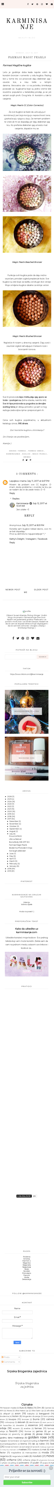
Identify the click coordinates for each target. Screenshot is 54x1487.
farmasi (22, 451)
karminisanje (13, 454)
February (13, 864)
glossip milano (43, 1434)
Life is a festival (15, 839)
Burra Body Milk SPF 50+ (19, 842)
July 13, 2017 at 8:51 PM (33, 525)
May (11, 856)
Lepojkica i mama (17, 481)
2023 (9, 804)
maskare (35, 1450)
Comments (9, 1362)
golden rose (37, 1437)
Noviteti (26, 1271)
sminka (27, 457)
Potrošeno (26, 1273)
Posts (6, 1357)
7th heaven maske (8, 1408)
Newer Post (13, 589)
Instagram (31, 539)
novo (50, 1456)
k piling (34, 1441)
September (14, 829)
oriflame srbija (29, 1460)
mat (44, 1449)
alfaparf (6, 1414)
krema (24, 1444)
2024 (9, 801)
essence (33, 1425)
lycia (35, 1447)
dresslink (20, 1425)
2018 (9, 816)
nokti (26, 1456)
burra (36, 1419)
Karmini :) (27, 1261)
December (14, 821)
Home (27, 591)
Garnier (48, 1408)
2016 (9, 869)
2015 (9, 871)
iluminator (14, 1441)
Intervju (27, 902)
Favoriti (27, 1275)
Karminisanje (27, 24)
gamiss (39, 1431)
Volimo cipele (26, 904)
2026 (9, 796)
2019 (9, 814)
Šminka (26, 1259)
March (12, 861)
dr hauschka (5, 1425)
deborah (21, 1422)
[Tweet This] (27, 460)
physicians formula (46, 1460)
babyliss (30, 1414)
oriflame (11, 1459)
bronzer (25, 1419)
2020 (9, 811)
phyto (4, 1463)
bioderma (4, 1416)
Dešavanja (26, 1279)
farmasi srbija (36, 451)
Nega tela (27, 1265)
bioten (15, 1416)
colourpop (9, 1422)
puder (36, 1463)
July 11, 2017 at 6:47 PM (38, 481)
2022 (9, 806)
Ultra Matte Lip (21, 1411)
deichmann (34, 1422)
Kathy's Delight (16, 539)
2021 (9, 809)
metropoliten (31, 1453)
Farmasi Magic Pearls (18, 845)
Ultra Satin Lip (37, 1411)
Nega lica (26, 1263)
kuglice (26, 454)
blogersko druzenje (31, 1416)
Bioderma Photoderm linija (20, 848)
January (13, 866)
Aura (21, 1408)
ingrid (25, 1441)
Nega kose (26, 1267)
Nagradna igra (27, 758)
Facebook (42, 539)
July (11, 834)
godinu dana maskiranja (12, 1437)
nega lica (4, 1456)
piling (13, 1463)
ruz (52, 1463)
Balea (30, 1408)
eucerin (16, 1428)
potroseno (24, 1463)
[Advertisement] (27, 1044)
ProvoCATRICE (15, 836)
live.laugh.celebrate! (17, 851)
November (14, 824)
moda (45, 1452)
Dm (39, 1408)
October (13, 826)
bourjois (12, 1419)
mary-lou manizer (9, 1450)
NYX (1, 1411)
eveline (27, 1428)
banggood (44, 1413)
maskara (23, 1449)
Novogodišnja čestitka (27, 711)
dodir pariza (47, 1422)
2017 (9, 819)
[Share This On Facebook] (23, 460)
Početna (26, 1257)
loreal (7, 1447)
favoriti (13, 1431)
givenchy (16, 1434)
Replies (15, 498)
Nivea (9, 1411)
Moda (26, 1277)
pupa (45, 1463)
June (11, 854)
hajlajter (3, 1441)
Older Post (41, 589)
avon (18, 1413)
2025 (9, 799)
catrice (50, 1419)
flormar (28, 1431)
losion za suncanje (21, 1447)
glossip (28, 1434)
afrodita (50, 1411)
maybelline (16, 1453)
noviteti (37, 1456)
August (12, 831)
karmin (44, 1440)
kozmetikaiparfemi (8, 1444)
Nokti (27, 1269)
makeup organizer (47, 1447)
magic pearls (40, 454)
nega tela (16, 1456)
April (11, 859)
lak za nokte (38, 1444)
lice (52, 1443)
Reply (12, 493)
